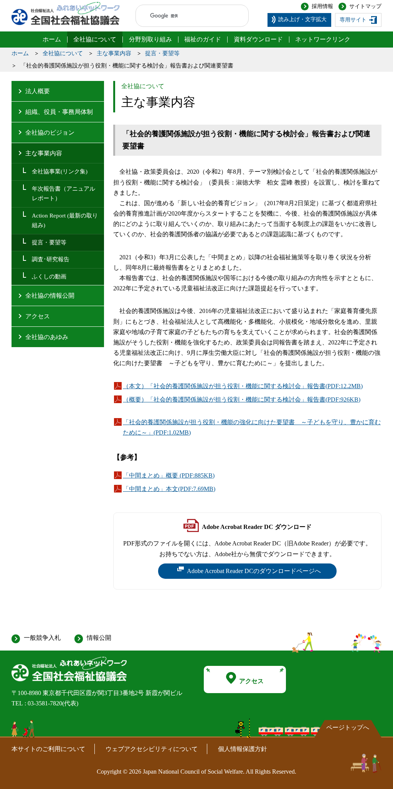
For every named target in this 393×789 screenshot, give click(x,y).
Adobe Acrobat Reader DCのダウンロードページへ (254, 573)
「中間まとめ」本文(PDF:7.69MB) (169, 490)
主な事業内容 (114, 53)
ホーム (20, 53)
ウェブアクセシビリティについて (152, 749)
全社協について (63, 53)
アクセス (251, 681)
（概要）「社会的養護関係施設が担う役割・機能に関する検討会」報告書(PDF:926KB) (241, 400)
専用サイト (353, 20)
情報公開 (99, 637)
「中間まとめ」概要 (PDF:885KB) (169, 476)
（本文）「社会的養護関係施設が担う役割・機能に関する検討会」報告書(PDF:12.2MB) (243, 387)
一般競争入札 (42, 637)
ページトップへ (347, 727)
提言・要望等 (162, 53)
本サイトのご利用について (48, 749)
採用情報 (322, 6)
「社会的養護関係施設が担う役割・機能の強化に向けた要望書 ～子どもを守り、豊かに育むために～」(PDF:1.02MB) (252, 428)
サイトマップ (365, 6)
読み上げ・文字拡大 (302, 19)
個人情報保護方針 (242, 749)
